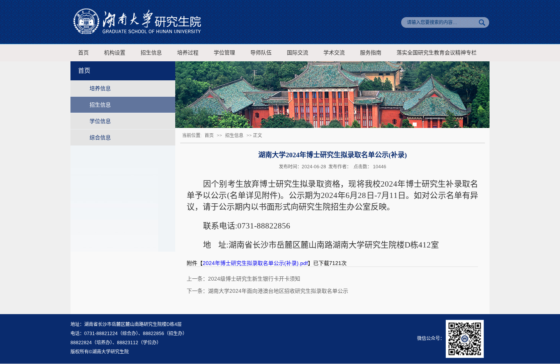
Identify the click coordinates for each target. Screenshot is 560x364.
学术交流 (334, 53)
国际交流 (297, 53)
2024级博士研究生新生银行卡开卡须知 (254, 279)
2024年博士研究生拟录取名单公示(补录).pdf (255, 263)
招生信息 (151, 53)
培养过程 (187, 53)
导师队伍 (261, 53)
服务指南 (370, 53)
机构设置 (114, 53)
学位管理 (224, 53)
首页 (83, 53)
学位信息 (100, 121)
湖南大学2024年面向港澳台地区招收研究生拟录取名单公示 (278, 291)
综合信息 (100, 137)
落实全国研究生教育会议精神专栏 (437, 53)
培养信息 (100, 88)
